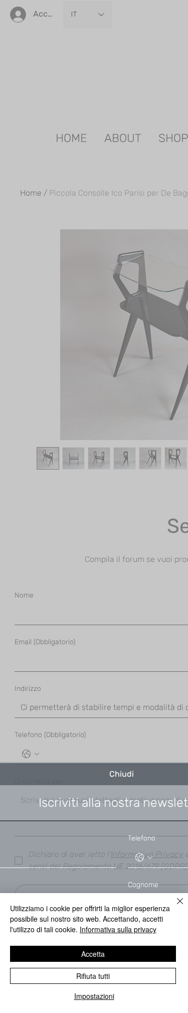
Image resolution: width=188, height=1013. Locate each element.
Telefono (141, 838)
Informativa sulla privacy (118, 929)
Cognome (143, 885)
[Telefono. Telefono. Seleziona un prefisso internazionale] (144, 857)
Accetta (93, 954)
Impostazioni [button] (94, 996)
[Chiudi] (174, 907)
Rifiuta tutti (93, 976)
